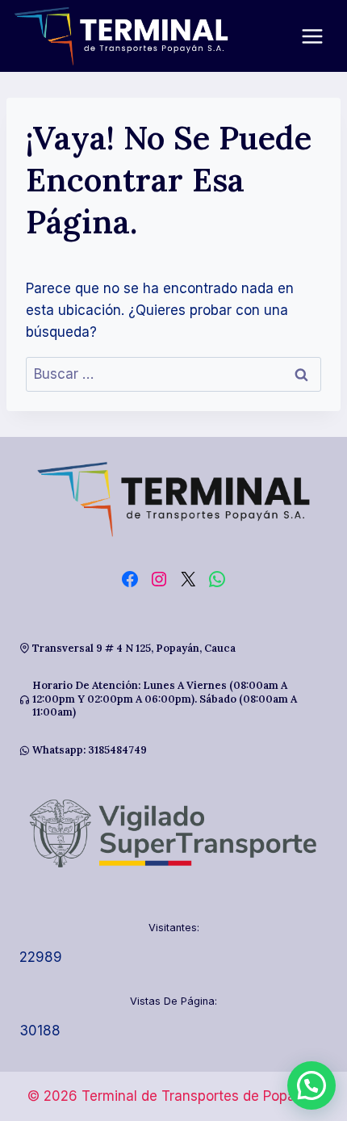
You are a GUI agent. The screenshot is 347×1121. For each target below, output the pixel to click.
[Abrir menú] (320, 35)
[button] (311, 1085)
